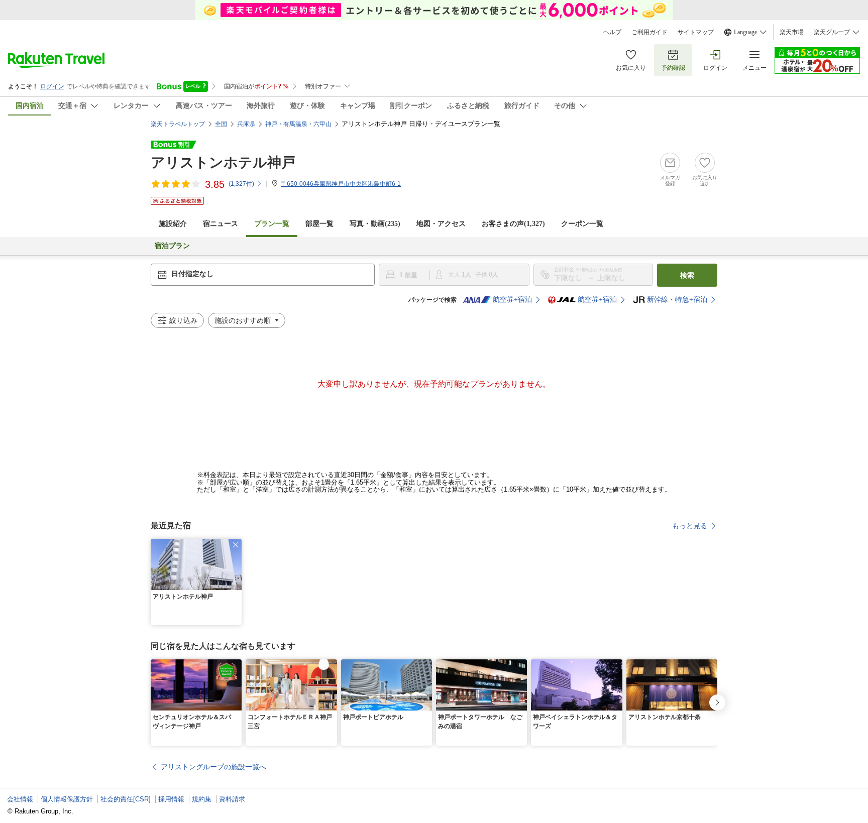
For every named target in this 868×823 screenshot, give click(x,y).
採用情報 (171, 799)
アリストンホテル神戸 (223, 162)
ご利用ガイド (649, 32)
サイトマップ (696, 32)
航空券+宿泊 (512, 299)
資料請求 (232, 799)
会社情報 (20, 799)
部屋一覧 (319, 223)
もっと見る (689, 526)
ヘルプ (612, 32)
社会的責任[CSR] (125, 799)
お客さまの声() (513, 223)
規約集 (201, 799)
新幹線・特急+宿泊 (677, 299)
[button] (236, 545)
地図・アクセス (441, 223)
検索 (687, 275)
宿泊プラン (172, 246)
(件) (241, 184)
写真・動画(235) (375, 223)
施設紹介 (173, 223)
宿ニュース (220, 223)
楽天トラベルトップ (178, 124)
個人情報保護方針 (67, 799)
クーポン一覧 (582, 223)
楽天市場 (792, 32)
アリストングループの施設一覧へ (213, 767)
